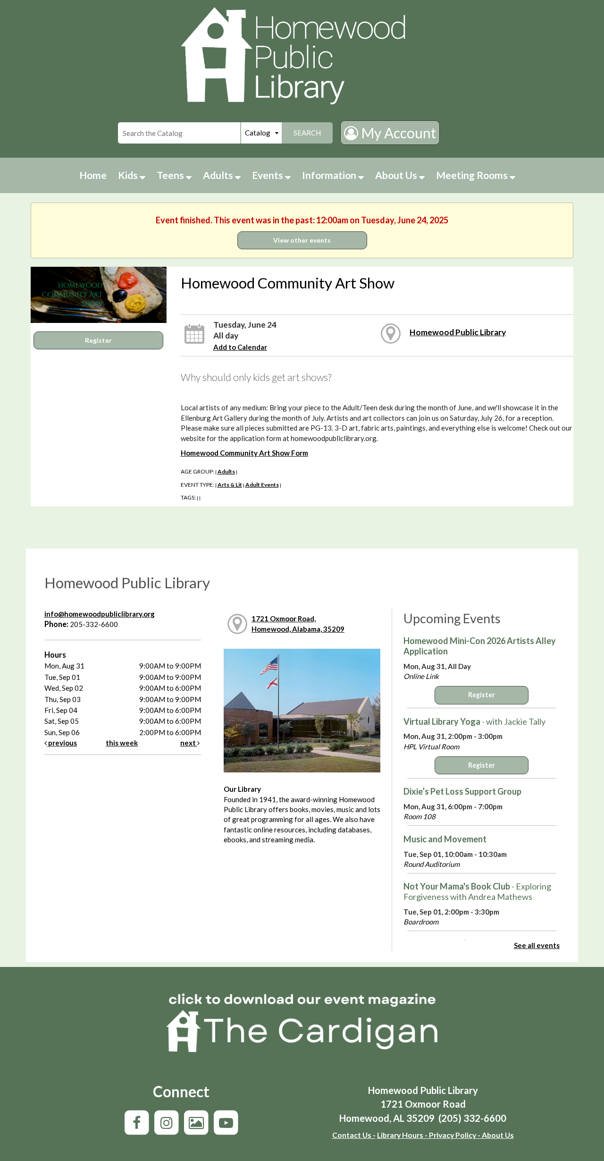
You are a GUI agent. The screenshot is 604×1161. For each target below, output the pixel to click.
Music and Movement (445, 839)
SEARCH (307, 132)
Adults (219, 175)
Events (268, 175)
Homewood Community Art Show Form (244, 453)
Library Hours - (402, 1134)
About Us (397, 175)
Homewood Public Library (458, 332)
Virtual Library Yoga (474, 721)
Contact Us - (354, 1134)
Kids (129, 175)
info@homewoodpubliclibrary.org (99, 614)
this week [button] (122, 742)
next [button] (188, 742)
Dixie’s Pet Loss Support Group (462, 791)
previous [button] (62, 742)
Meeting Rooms (473, 175)
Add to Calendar (240, 347)
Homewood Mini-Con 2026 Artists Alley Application (479, 646)
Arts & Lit (230, 484)
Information (330, 175)
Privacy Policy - (454, 1134)
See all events (537, 945)
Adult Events (262, 484)
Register (98, 340)
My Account (397, 132)
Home (93, 175)
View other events (302, 240)
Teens (171, 175)
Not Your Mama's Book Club (477, 891)
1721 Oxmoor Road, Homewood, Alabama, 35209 (298, 623)
